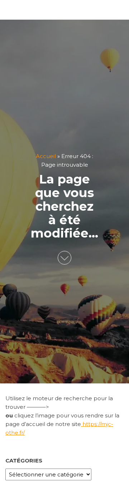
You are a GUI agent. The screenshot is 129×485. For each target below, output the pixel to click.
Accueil (46, 156)
